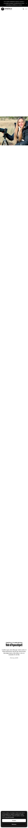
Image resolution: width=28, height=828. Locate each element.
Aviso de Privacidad (9, 817)
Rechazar (14, 824)
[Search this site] (23, 9)
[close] (26, 3)
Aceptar (14, 820)
